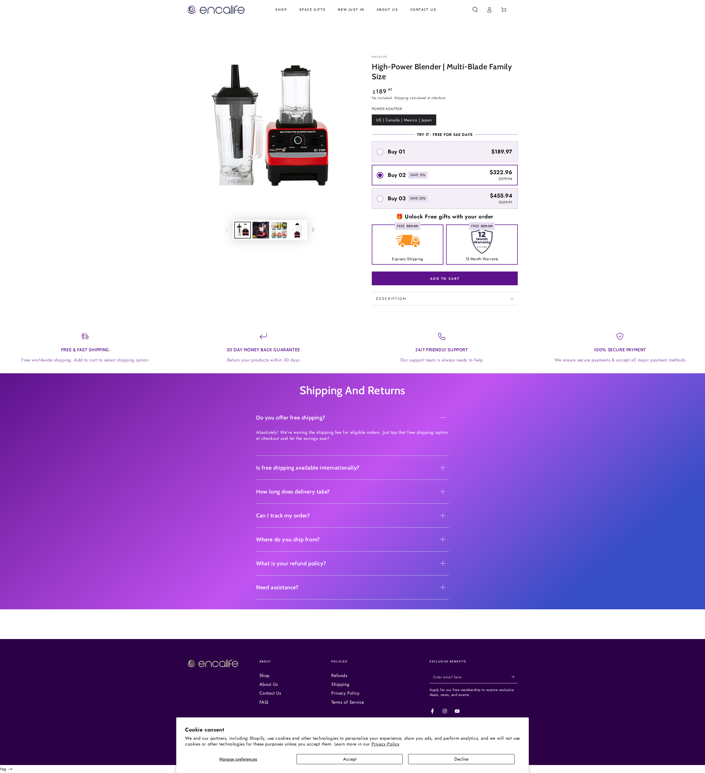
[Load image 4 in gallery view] (297, 230)
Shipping (401, 97)
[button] (475, 10)
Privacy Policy (386, 744)
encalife (379, 57)
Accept (349, 759)
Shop (264, 675)
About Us (268, 684)
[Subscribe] (514, 677)
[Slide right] (313, 230)
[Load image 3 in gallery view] (279, 230)
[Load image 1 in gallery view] (242, 230)
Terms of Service (347, 702)
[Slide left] (227, 230)
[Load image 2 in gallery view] (261, 230)
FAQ (264, 702)
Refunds (339, 675)
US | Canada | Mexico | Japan (404, 121)
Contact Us (270, 693)
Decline (461, 759)
